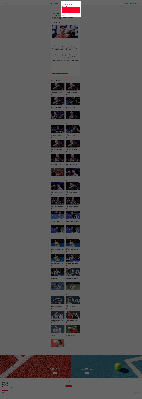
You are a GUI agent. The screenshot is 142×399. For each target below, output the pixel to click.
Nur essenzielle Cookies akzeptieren (71, 12)
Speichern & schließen (71, 10)
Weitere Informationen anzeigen (71, 13)
